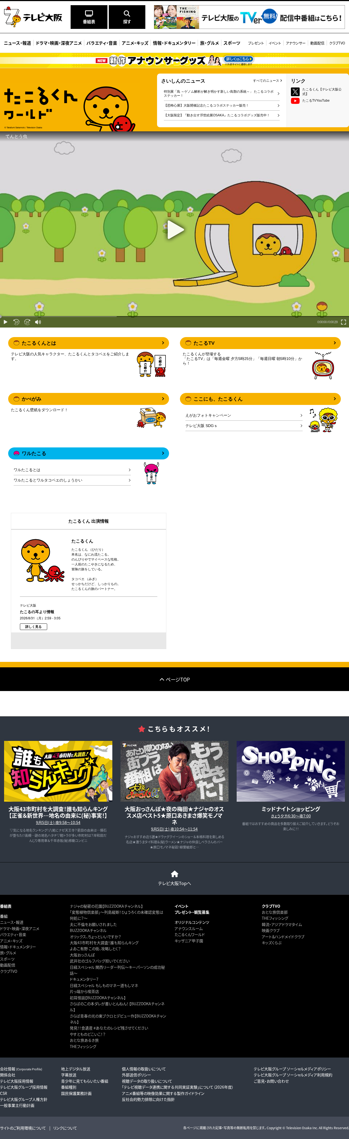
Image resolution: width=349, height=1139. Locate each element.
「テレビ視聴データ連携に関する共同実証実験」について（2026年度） (178, 1087)
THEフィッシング (83, 1046)
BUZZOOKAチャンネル (88, 930)
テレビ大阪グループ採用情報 (23, 1087)
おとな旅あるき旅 (84, 1040)
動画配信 (317, 43)
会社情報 (21, 1068)
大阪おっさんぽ (82, 955)
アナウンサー (296, 43)
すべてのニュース (266, 81)
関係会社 (7, 1074)
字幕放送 (68, 1074)
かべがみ (31, 399)
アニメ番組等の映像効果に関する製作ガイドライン (163, 1093)
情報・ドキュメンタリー (18, 946)
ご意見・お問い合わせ (271, 1081)
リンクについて (65, 1128)
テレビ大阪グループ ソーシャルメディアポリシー (292, 1068)
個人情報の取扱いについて (144, 1068)
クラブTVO (337, 43)
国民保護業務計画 (76, 1093)
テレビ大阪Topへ (174, 883)
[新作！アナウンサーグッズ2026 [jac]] (174, 60)
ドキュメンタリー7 (84, 979)
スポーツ (7, 959)
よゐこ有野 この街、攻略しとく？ (95, 948)
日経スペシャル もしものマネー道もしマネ (104, 985)
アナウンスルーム (188, 928)
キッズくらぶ (271, 942)
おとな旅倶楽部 (275, 912)
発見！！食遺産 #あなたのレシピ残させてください (109, 1028)
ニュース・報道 (11, 922)
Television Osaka (299, 1127)
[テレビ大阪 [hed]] (33, 17)
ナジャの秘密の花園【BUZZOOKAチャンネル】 (106, 906)
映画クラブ (270, 930)
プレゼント (256, 43)
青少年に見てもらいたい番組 (84, 1081)
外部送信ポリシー (136, 1074)
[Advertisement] (174, 703)
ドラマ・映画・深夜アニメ (19, 928)
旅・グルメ (8, 952)
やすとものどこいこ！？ (88, 1034)
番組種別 (68, 1087)
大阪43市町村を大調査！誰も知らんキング (104, 942)
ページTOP (178, 679)
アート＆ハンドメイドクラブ (283, 936)
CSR (3, 1093)
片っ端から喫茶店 (84, 991)
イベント (275, 43)
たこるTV (204, 343)
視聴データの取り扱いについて (147, 1081)
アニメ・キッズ (11, 940)
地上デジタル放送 (75, 1068)
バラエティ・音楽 (13, 934)
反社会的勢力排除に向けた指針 (148, 1099)
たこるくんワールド (189, 934)
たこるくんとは (39, 343)
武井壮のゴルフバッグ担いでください (100, 961)
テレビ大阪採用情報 (16, 1081)
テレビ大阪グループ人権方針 (23, 1099)
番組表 (5, 906)
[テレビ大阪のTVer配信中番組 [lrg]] (249, 27)
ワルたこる (34, 453)
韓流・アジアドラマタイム (282, 924)
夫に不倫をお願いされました (93, 924)
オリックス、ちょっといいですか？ (95, 936)
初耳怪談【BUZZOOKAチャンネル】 (98, 997)
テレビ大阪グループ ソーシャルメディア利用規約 (293, 1074)
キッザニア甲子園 (188, 940)
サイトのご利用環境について (23, 1128)
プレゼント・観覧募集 (191, 912)
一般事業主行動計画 (17, 1105)
